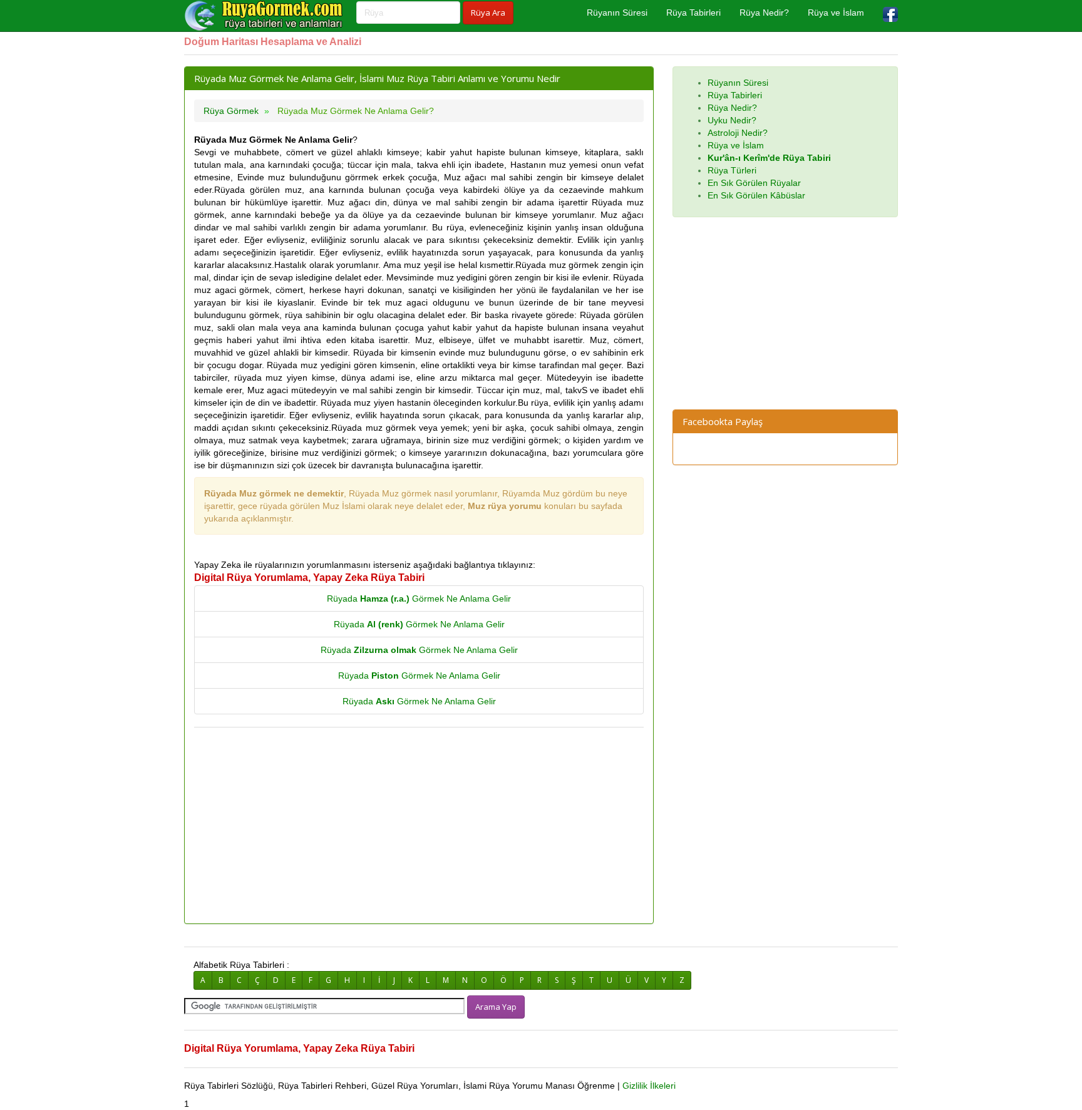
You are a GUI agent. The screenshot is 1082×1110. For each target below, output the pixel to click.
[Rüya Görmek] (265, 15)
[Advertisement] (419, 826)
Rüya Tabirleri (693, 13)
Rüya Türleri (732, 170)
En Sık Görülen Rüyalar (754, 183)
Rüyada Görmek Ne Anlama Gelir (419, 599)
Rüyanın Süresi (617, 13)
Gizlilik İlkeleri (649, 1086)
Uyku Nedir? (732, 120)
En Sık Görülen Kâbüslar (756, 195)
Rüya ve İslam (836, 13)
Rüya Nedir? (764, 13)
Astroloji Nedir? (738, 133)
